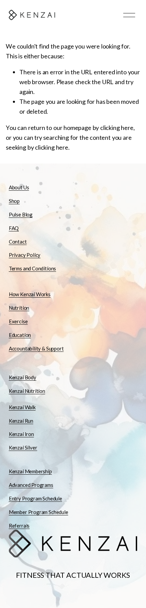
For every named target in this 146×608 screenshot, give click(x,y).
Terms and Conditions (32, 268)
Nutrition (19, 308)
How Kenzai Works (30, 294)
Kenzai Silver (23, 447)
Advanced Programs (31, 485)
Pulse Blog (21, 214)
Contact (18, 242)
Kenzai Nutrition (27, 391)
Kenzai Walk (22, 407)
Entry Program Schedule (35, 498)
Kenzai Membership (30, 471)
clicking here (116, 127)
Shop (14, 201)
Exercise (18, 321)
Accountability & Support (36, 348)
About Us (19, 187)
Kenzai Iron (21, 434)
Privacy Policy (24, 255)
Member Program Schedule (38, 512)
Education (20, 335)
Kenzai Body (22, 377)
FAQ (14, 228)
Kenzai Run (21, 421)
